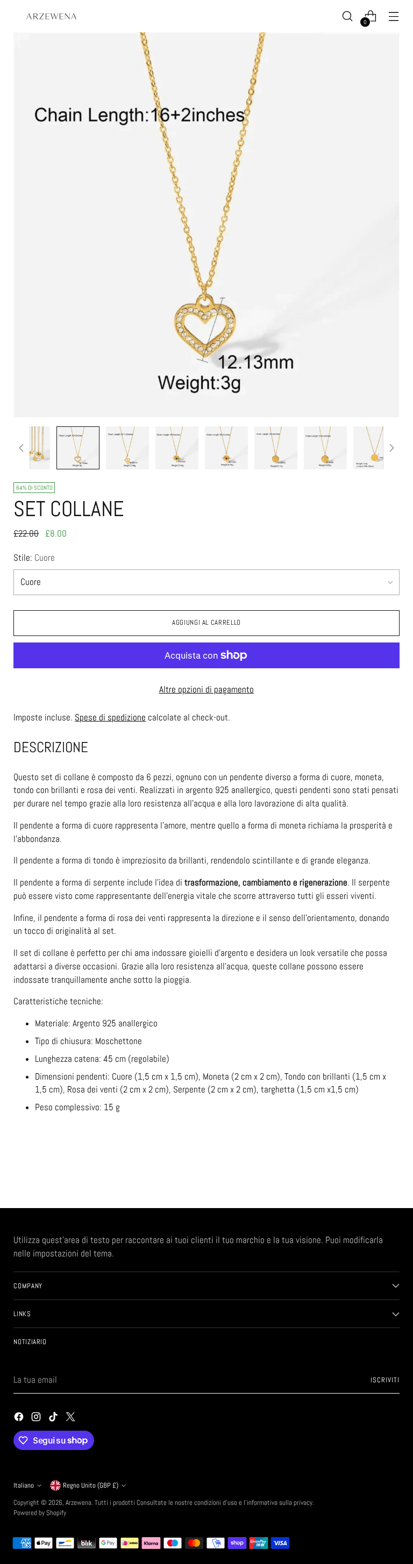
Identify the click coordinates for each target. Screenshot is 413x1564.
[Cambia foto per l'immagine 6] (226, 447)
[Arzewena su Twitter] (71, 1418)
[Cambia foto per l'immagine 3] (77, 447)
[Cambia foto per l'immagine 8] (325, 447)
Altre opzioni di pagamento (206, 689)
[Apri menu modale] (394, 16)
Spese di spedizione (110, 717)
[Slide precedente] (366, 1171)
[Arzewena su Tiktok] (54, 1418)
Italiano (23, 1485)
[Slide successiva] (390, 1171)
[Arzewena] (51, 16)
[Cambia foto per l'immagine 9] (374, 447)
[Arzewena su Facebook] (19, 1418)
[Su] (21, 447)
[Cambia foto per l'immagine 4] (127, 447)
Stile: (34, 557)
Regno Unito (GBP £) (90, 1485)
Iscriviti (385, 1379)
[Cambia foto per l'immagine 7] (275, 447)
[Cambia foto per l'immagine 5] (176, 447)
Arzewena (78, 1502)
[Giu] (391, 447)
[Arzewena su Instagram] (37, 1418)
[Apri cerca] (348, 16)
